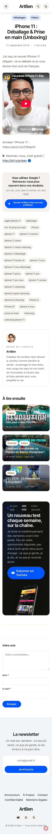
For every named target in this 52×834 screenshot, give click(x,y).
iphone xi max (27, 306)
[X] (34, 817)
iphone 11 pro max (14, 280)
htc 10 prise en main (15, 227)
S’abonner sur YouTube (25, 572)
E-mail (6, 689)
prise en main (12, 313)
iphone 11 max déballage (17, 267)
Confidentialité (14, 799)
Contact (43, 794)
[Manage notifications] (46, 828)
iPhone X (34, 300)
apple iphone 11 (13, 220)
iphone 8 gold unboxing (17, 293)
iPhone (35, 227)
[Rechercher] (38, 6)
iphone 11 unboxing (15, 286)
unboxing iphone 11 (15, 319)
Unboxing (29, 313)
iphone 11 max (37, 260)
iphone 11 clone (13, 240)
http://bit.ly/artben (14, 160)
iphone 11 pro (32, 273)
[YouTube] (18, 817)
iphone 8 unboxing (14, 300)
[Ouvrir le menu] (6, 6)
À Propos (29, 794)
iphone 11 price (12, 273)
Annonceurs (12, 794)
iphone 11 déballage (15, 253)
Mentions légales (36, 799)
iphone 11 (9, 234)
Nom (5, 675)
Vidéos (34, 17)
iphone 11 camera (29, 234)
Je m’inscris (26, 769)
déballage (31, 220)
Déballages (19, 17)
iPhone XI (9, 306)
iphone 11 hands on (15, 260)
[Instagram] (26, 817)
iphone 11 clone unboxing (18, 247)
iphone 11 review (37, 280)
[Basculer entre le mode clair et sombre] (46, 6)
